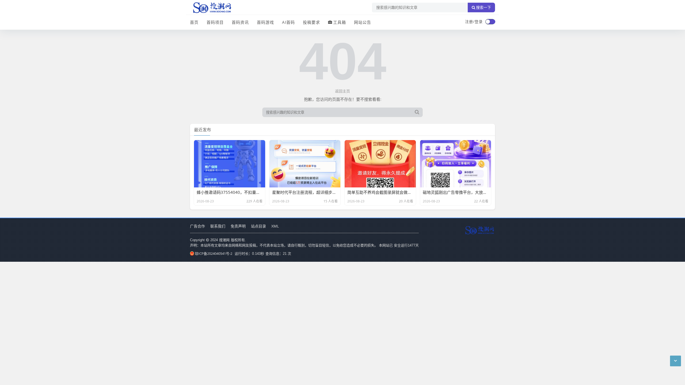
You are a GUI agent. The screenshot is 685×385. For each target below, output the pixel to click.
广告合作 (197, 226)
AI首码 (288, 22)
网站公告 (362, 22)
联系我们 (217, 226)
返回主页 (342, 91)
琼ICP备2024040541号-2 (213, 253)
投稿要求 (311, 22)
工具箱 (339, 22)
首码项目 (215, 22)
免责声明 (238, 226)
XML (275, 226)
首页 (194, 22)
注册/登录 (474, 21)
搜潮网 (224, 239)
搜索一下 (483, 7)
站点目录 (258, 226)
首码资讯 (240, 22)
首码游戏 (265, 22)
